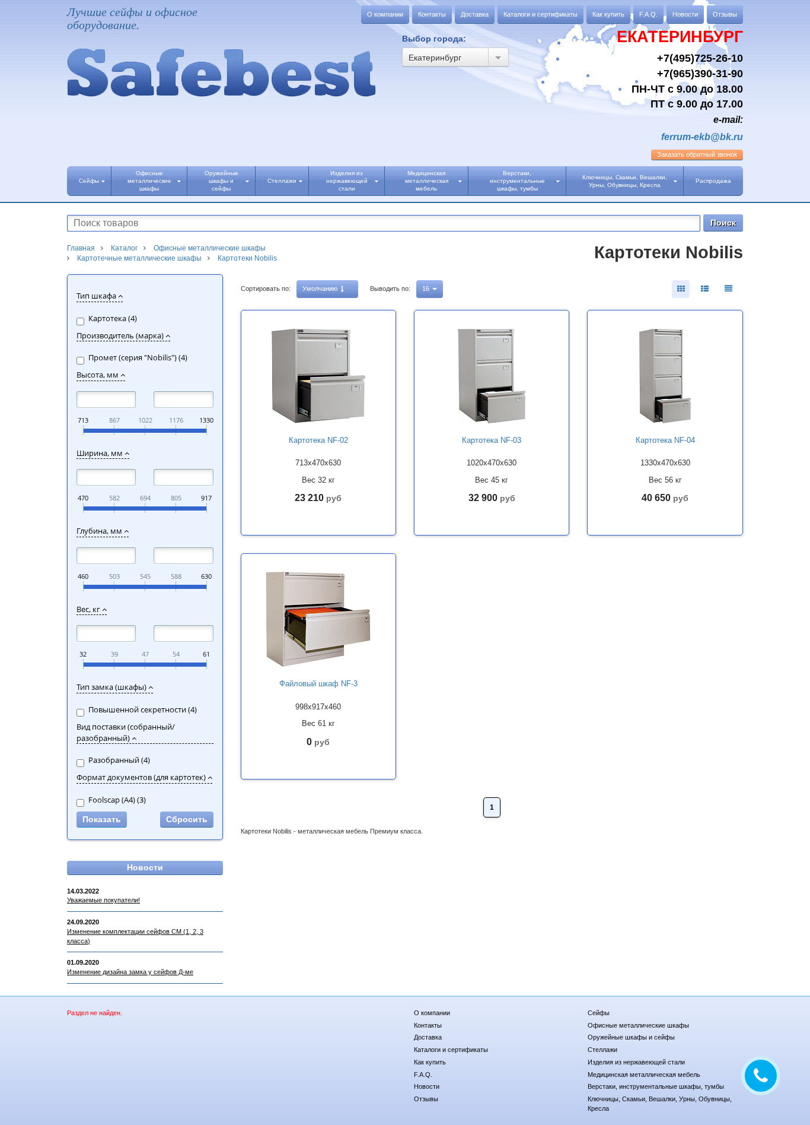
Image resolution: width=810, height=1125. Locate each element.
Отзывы (725, 14)
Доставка (475, 14)
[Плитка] (681, 289)
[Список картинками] (704, 289)
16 (426, 288)
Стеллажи (281, 181)
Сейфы (89, 181)
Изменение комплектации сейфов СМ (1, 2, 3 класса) (135, 936)
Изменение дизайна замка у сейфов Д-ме (130, 971)
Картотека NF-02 (318, 440)
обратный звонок (697, 154)
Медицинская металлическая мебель (426, 181)
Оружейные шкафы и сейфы (221, 181)
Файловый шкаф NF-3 (318, 683)
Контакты (432, 14)
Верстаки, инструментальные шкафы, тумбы (517, 181)
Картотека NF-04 (665, 440)
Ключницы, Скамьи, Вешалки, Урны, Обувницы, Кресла (624, 181)
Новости (685, 14)
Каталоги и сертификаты (540, 14)
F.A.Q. (648, 14)
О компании (385, 14)
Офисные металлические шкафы (149, 181)
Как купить (608, 14)
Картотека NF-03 (491, 440)
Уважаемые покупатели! (103, 900)
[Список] (728, 289)
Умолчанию (320, 288)
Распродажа (713, 181)
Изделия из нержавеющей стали (347, 181)
